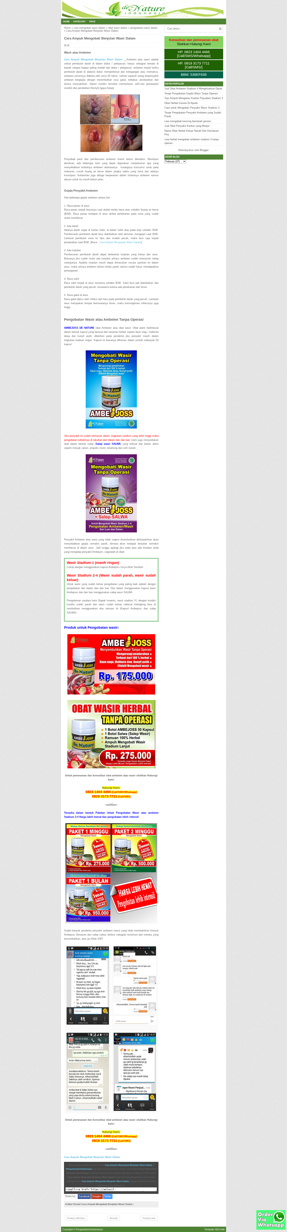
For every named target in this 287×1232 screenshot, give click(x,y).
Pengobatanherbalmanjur (79, 1169)
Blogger (204, 150)
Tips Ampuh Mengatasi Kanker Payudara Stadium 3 (193, 98)
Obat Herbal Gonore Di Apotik (181, 103)
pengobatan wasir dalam (144, 27)
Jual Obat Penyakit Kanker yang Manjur (186, 125)
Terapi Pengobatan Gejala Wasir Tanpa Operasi (191, 93)
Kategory (79, 21)
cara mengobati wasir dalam (89, 27)
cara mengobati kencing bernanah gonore (187, 121)
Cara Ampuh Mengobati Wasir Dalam (120, 242)
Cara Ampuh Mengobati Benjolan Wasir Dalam (93, 59)
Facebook (84, 1196)
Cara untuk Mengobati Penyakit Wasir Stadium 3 (191, 107)
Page (92, 21)
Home (66, 21)
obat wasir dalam (117, 27)
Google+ (97, 1196)
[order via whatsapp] (271, 1228)
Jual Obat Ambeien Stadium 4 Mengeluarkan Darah (193, 88)
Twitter (107, 1196)
